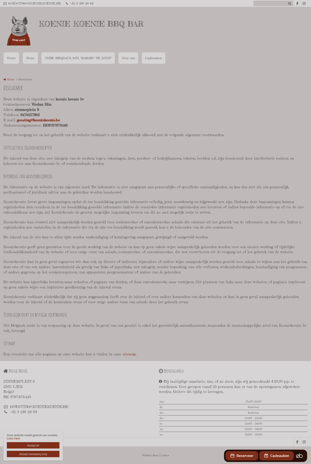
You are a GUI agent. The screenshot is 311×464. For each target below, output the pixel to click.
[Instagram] (304, 3)
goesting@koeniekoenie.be (38, 120)
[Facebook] (297, 3)
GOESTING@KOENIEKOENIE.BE (34, 3)
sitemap (129, 354)
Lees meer (13, 438)
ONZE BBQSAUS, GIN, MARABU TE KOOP (78, 58)
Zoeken (289, 3)
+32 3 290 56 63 (82, 3)
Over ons (128, 58)
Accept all (33, 445)
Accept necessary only (33, 454)
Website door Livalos (155, 455)
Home (11, 58)
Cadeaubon (153, 58)
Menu (30, 58)
